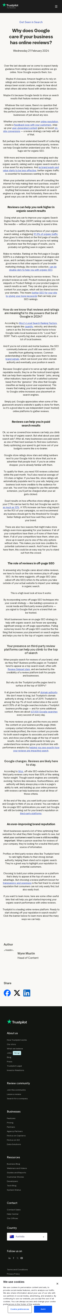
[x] (17, 1258)
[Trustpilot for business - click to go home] (10, 6)
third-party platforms (31, 813)
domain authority (48, 692)
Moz (20, 771)
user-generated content (24, 128)
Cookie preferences (19, 1309)
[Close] (57, 1284)
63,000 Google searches (44, 711)
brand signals (12, 359)
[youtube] (21, 1258)
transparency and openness (17, 883)
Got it (43, 1309)
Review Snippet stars (19, 669)
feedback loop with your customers (32, 125)
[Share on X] (17, 993)
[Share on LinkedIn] (26, 993)
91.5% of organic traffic (46, 234)
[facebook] (13, 1258)
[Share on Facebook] (7, 993)
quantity (29, 326)
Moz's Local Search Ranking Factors (38, 323)
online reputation (49, 121)
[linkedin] (9, 1258)
